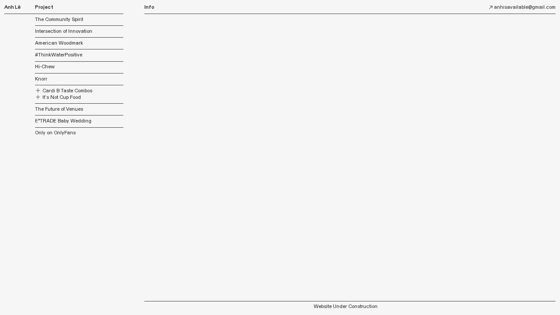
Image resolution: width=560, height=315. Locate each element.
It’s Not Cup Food (61, 97)
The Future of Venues (59, 109)
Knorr (41, 79)
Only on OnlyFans (55, 133)
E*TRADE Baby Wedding (63, 121)
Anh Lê (12, 7)
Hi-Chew (45, 66)
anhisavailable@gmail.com (525, 7)
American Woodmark (59, 43)
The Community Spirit (59, 19)
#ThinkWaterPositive (58, 55)
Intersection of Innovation (63, 31)
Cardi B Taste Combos (66, 91)
